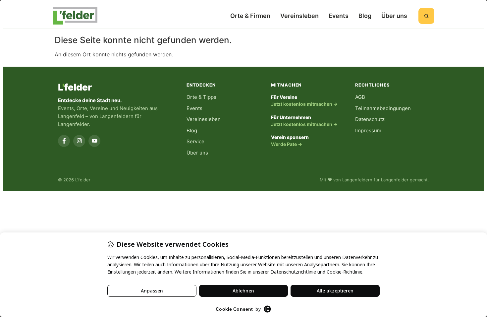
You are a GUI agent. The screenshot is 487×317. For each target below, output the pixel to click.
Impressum (368, 130)
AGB (360, 97)
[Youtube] (94, 141)
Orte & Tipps (201, 97)
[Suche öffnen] (426, 16)
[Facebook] (64, 141)
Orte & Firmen (250, 15)
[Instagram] (79, 141)
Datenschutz (370, 119)
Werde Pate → (286, 144)
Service (195, 141)
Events (339, 15)
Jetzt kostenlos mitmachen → (304, 104)
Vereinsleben (299, 15)
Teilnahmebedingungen (383, 108)
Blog (364, 15)
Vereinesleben (204, 119)
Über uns (394, 15)
